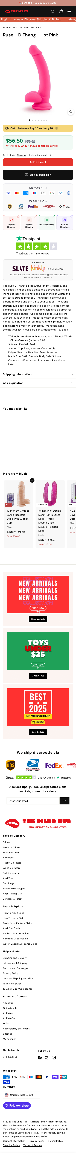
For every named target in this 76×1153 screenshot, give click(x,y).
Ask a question (13, 383)
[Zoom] (71, 111)
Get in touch (9, 1008)
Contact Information (14, 1140)
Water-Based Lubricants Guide (20, 943)
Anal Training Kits (12, 893)
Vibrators (8, 857)
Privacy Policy (11, 973)
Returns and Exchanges (15, 968)
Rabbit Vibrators (12, 862)
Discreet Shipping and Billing (18, 978)
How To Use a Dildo (13, 918)
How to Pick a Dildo (14, 912)
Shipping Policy (11, 1145)
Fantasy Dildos (11, 852)
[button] (38, 190)
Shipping (21, 155)
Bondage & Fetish (12, 898)
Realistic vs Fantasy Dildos (18, 923)
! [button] (56, 128)
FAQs (6, 1023)
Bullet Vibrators (12, 873)
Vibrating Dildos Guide (15, 938)
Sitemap (7, 1033)
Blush (23, 474)
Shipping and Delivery (15, 957)
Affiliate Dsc (9, 1018)
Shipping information (17, 374)
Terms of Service (12, 983)
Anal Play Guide (11, 928)
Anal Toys (8, 878)
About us (8, 1002)
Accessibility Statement (16, 1028)
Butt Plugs (8, 883)
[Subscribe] (64, 800)
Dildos (6, 842)
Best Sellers (38, 732)
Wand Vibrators (12, 867)
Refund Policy (55, 1140)
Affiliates (8, 1013)
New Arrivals (38, 619)
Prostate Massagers (14, 888)
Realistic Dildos (11, 847)
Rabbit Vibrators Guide (16, 933)
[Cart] (61, 11)
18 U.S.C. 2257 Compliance (18, 988)
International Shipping (15, 963)
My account (9, 1039)
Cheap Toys (38, 675)
